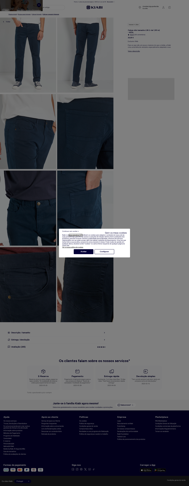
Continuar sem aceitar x (70, 231)
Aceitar (84, 252)
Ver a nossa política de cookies (72, 247)
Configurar (104, 252)
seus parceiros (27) (75, 235)
